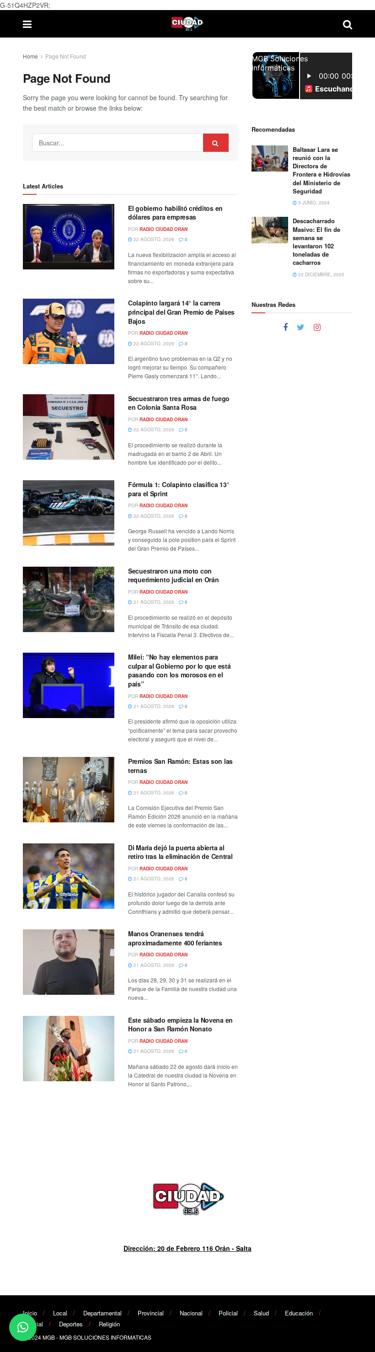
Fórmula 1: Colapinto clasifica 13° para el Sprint (178, 489)
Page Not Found (65, 56)
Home (30, 56)
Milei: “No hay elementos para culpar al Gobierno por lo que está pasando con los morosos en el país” (179, 670)
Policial (228, 1313)
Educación (299, 1313)
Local (60, 1313)
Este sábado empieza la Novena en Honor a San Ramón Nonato (180, 1024)
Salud (261, 1313)
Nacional (191, 1313)
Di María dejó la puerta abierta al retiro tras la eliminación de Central (180, 852)
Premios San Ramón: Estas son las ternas (180, 765)
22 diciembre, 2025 (320, 274)
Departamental (102, 1313)
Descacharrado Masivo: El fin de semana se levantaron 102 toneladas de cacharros (316, 241)
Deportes (71, 1324)
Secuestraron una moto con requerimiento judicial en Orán (173, 575)
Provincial (151, 1313)
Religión (109, 1324)
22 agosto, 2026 (153, 239)
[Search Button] (216, 143)
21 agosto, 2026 (153, 602)
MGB (49, 1337)
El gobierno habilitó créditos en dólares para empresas (175, 213)
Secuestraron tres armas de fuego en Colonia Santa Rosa (179, 403)
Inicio (30, 1313)
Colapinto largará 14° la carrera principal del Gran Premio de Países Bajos (181, 311)
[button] (23, 1327)
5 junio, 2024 (313, 202)
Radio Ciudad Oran (163, 229)
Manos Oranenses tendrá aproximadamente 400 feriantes (175, 938)
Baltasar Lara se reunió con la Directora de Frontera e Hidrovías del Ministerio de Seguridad (321, 170)
